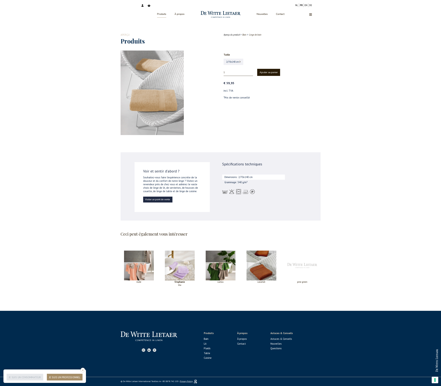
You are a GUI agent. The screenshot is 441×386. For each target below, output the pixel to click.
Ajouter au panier (269, 72)
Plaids (207, 348)
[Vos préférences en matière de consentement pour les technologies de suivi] (435, 380)
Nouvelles (262, 14)
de (310, 5)
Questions (276, 348)
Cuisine (208, 357)
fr (301, 5)
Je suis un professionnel (64, 377)
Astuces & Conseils (281, 338)
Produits (161, 14)
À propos (179, 14)
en (306, 5)
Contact (280, 14)
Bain (206, 338)
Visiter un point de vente (157, 199)
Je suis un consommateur (25, 377)
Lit (205, 343)
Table (207, 353)
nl (296, 5)
